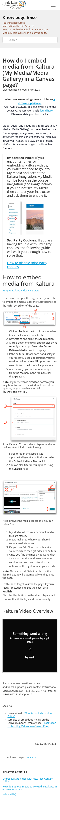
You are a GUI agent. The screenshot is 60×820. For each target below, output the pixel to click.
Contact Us (30, 757)
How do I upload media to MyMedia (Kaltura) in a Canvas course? (29, 788)
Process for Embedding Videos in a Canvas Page (32, 724)
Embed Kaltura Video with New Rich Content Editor (27, 780)
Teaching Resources (13, 22)
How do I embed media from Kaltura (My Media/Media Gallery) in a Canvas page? (25, 31)
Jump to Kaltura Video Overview (20, 290)
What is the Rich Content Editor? (30, 714)
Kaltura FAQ (9, 794)
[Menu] (53, 5)
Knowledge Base (19, 17)
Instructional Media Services (18, 26)
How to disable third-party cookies (27, 265)
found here (46, 110)
